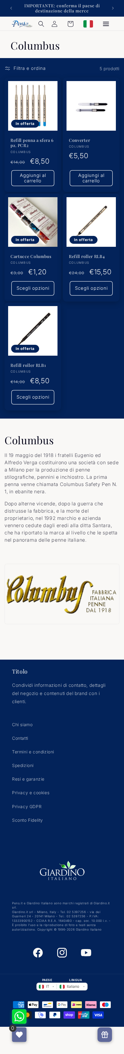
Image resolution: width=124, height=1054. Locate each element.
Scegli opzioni (33, 288)
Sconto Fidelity (27, 820)
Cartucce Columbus (31, 256)
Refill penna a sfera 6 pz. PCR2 (32, 143)
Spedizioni (23, 765)
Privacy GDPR (27, 806)
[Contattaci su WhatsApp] (19, 1016)
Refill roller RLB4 (87, 256)
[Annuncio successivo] (112, 8)
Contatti (20, 738)
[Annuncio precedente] (11, 8)
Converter (79, 140)
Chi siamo (22, 724)
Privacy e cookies (30, 792)
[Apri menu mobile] (106, 24)
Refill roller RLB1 (28, 365)
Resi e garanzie (28, 779)
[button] (41, 24)
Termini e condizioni (33, 751)
